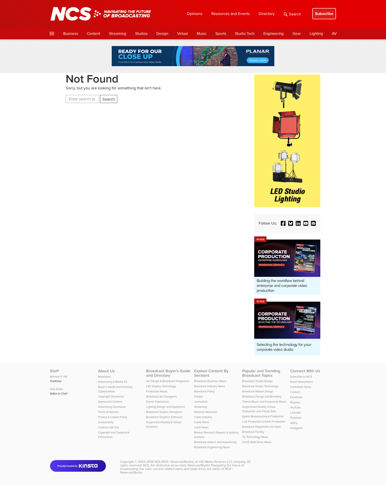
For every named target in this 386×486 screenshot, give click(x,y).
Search (295, 14)
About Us (106, 371)
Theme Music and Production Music (264, 402)
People (198, 396)
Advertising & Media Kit (112, 382)
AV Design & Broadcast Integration (167, 381)
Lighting (316, 33)
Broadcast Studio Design (257, 381)
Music (201, 33)
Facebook (296, 397)
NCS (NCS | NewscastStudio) (174, 461)
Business (70, 33)
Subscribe (324, 14)
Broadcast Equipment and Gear (261, 427)
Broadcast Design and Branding (261, 396)
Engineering (273, 33)
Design (162, 33)
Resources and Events (230, 14)
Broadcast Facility (253, 432)
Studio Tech (244, 33)
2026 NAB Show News (256, 442)
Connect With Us (305, 371)
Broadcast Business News (210, 381)
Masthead (104, 376)
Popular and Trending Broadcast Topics (261, 373)
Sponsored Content (110, 402)
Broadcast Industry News (209, 386)
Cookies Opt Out (108, 427)
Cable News (201, 422)
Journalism (201, 402)
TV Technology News (255, 437)
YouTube (295, 407)
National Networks (205, 412)
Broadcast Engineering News (212, 447)
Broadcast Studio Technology (260, 386)
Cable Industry (203, 417)
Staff (54, 371)
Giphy (293, 423)
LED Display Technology (161, 386)
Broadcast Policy (204, 391)
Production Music (157, 391)
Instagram (296, 428)
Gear (297, 33)
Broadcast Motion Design (257, 391)
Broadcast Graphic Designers (164, 412)
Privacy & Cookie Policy (112, 417)
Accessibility (105, 422)
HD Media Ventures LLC (215, 461)
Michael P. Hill (58, 376)
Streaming (117, 33)
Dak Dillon (56, 389)
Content (93, 33)
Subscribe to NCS (301, 376)
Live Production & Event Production (263, 421)
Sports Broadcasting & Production (263, 416)
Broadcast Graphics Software (164, 417)
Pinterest (295, 418)
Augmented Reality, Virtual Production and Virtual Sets (259, 409)
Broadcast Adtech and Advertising (215, 442)
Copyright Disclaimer (111, 396)
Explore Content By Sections (211, 373)
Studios (141, 33)
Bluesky (295, 402)
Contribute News (300, 387)
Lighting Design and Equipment (165, 407)
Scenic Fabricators (157, 402)
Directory (267, 14)
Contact (295, 392)
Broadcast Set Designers (161, 396)
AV (334, 33)
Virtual (182, 33)
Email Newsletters (301, 382)
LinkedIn (295, 412)
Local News (201, 427)
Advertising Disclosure (112, 407)
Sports (220, 33)
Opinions (194, 14)
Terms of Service (108, 412)
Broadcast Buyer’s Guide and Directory (168, 373)
